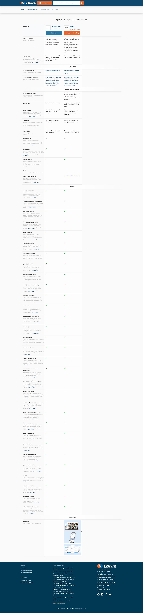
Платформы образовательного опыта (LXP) (64, 577)
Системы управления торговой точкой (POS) (63, 597)
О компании (24, 568)
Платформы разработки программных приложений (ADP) (63, 574)
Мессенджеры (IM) (50, 77)
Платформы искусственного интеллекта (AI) (63, 594)
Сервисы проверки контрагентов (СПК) (63, 571)
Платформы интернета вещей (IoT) (62, 583)
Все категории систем (59, 603)
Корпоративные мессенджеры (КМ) (62, 589)
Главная (23, 9)
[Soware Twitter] (110, 594)
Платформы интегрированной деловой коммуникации (53, 79)
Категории (45, 3)
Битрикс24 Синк (56, 26)
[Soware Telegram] (98, 594)
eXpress (72, 26)
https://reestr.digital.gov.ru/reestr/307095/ (74, 175)
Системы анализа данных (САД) (61, 600)
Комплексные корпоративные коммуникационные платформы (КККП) (72, 72)
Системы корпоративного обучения (62, 591)
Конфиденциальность (26, 570)
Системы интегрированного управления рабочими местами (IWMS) (63, 580)
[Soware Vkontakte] (102, 594)
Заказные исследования (27, 582)
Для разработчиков (26, 580)
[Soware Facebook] (106, 594)
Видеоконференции (32, 9)
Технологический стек (26, 572)
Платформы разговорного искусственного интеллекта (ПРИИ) (64, 586)
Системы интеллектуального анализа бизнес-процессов (62, 568)
